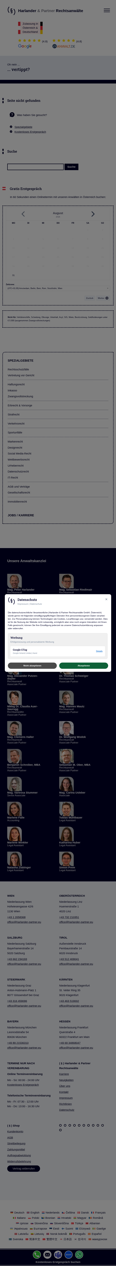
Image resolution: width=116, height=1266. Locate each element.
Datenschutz (36, 604)
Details (99, 651)
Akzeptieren (84, 665)
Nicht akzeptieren (32, 665)
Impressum (23, 604)
